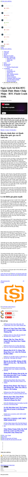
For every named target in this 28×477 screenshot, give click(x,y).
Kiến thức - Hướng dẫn (9, 57)
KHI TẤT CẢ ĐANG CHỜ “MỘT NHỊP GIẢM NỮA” (15, 419)
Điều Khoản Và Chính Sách (8, 465)
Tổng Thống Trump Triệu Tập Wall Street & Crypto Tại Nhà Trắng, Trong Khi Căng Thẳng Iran (15, 430)
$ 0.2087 (7, 27)
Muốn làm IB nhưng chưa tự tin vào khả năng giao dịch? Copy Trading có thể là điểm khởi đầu (15, 375)
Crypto (7, 130)
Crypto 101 (9, 69)
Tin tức (5, 54)
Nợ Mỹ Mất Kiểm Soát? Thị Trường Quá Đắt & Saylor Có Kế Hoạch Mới (15, 409)
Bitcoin (3, 130)
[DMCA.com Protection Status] (4, 467)
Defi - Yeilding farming (12, 74)
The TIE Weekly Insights (13, 79)
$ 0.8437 (7, 35)
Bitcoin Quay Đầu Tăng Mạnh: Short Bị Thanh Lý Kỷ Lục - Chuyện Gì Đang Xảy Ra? (14, 398)
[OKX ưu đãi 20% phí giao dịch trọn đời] (11, 439)
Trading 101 (10, 72)
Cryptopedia (7, 68)
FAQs (8, 61)
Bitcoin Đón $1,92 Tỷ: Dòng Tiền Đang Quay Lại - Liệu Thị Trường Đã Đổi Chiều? (15, 351)
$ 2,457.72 (8, 13)
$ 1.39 (6, 42)
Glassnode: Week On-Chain (14, 78)
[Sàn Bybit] (4, 436)
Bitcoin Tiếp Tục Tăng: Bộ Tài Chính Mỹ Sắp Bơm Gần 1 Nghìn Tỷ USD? (14, 341)
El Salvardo (13, 130)
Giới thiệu (6, 53)
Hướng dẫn (9, 60)
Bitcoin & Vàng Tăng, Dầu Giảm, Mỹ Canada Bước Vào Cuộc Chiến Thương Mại (15, 330)
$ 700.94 (7, 20)
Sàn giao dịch (7, 64)
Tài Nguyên (7, 65)
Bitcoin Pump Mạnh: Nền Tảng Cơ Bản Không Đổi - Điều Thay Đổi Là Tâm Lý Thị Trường (15, 387)
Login (2, 47)
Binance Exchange (11, 81)
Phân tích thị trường (8, 55)
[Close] (2, 469)
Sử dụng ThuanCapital (12, 67)
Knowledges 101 (11, 71)
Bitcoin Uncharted (11, 76)
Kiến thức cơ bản (11, 58)
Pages (5, 62)
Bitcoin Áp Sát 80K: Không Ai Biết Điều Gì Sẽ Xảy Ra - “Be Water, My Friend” (15, 362)
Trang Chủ (6, 51)
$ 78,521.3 (8, 6)
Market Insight (10, 75)
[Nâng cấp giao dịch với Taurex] (9, 438)
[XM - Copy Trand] (6, 435)
